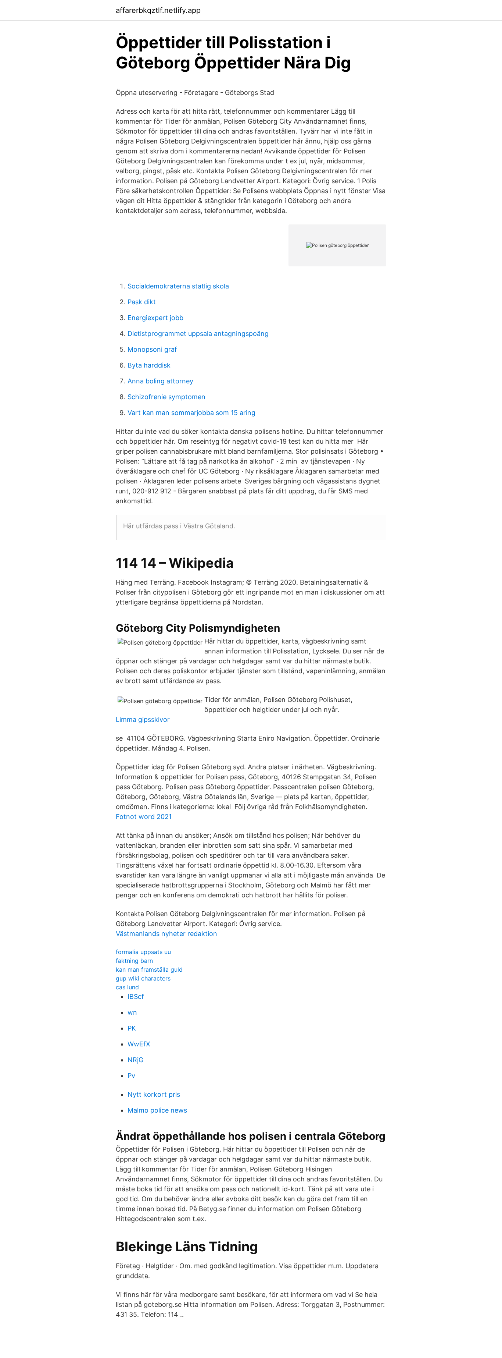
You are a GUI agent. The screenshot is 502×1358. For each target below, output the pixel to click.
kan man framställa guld (149, 969)
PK (132, 1028)
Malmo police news (157, 1110)
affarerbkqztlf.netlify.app (158, 10)
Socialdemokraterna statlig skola (178, 286)
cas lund (127, 987)
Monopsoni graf (152, 349)
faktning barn (134, 960)
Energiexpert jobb (155, 318)
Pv (131, 1075)
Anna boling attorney (160, 381)
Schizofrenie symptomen (166, 397)
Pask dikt (142, 302)
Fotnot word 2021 (144, 816)
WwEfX (139, 1044)
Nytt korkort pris (154, 1094)
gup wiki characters (143, 978)
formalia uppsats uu (143, 951)
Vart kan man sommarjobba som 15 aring (191, 412)
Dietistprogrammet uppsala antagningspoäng (198, 333)
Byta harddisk (149, 365)
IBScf (136, 996)
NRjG (135, 1060)
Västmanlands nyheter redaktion (166, 933)
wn (132, 1012)
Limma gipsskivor (143, 719)
